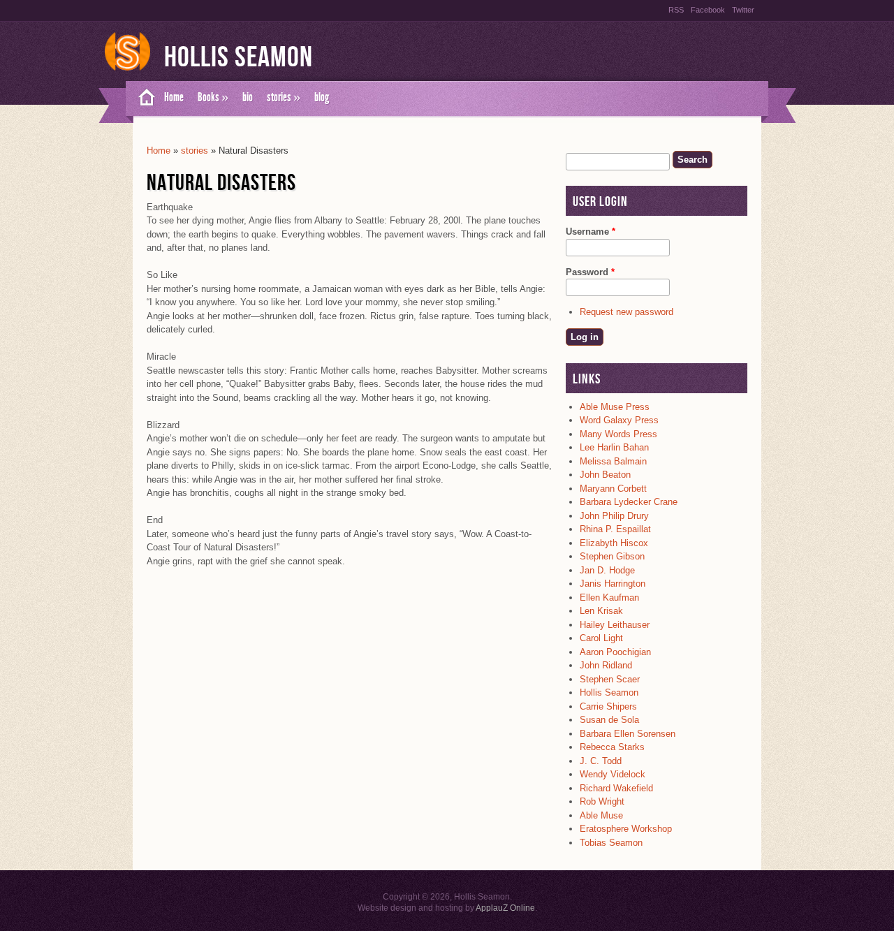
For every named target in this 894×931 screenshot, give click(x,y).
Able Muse (601, 815)
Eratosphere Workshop (626, 828)
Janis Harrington (612, 583)
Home (174, 97)
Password (590, 272)
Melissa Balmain (613, 461)
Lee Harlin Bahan (614, 447)
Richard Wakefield (616, 788)
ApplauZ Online (505, 908)
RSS (676, 10)
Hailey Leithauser (615, 625)
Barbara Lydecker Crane (628, 502)
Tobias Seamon (611, 842)
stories (283, 97)
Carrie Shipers (608, 706)
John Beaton (605, 474)
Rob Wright (602, 801)
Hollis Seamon (238, 57)
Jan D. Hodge (607, 570)
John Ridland (606, 665)
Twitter (743, 10)
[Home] (127, 71)
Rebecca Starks (612, 747)
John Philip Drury (614, 516)
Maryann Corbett (613, 488)
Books (213, 97)
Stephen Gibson (612, 556)
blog (321, 97)
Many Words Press (618, 434)
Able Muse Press (615, 407)
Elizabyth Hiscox (614, 543)
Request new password (626, 312)
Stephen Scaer (610, 679)
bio (247, 97)
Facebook (708, 10)
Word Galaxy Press (619, 420)
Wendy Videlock (612, 774)
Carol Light (601, 638)
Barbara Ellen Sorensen (627, 733)
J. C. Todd (601, 761)
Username (590, 231)
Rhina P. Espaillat (615, 529)
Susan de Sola (609, 719)
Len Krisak (601, 611)
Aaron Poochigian (615, 652)
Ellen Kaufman (609, 597)
